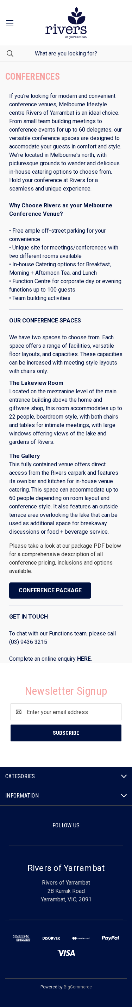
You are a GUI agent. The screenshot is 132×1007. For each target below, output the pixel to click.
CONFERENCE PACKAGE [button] (50, 590)
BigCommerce (78, 987)
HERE (84, 658)
